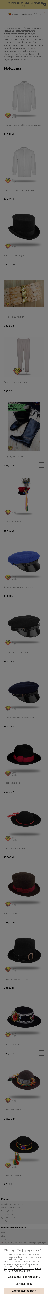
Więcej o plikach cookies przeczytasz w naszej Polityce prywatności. (22, 1269)
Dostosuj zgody (24, 1283)
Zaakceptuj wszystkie (24, 1290)
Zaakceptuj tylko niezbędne (24, 1276)
